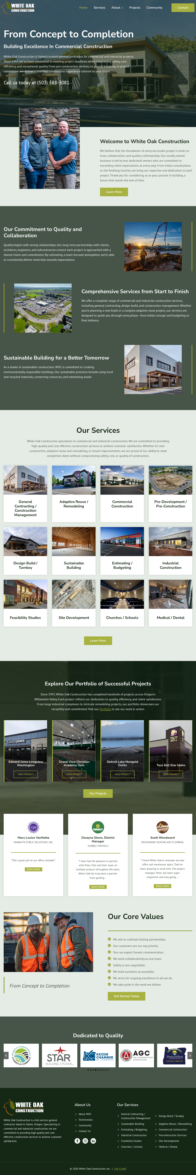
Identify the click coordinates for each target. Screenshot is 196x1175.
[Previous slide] (6, 1055)
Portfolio (105, 709)
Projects (134, 8)
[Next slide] (189, 1055)
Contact (183, 8)
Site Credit (120, 1168)
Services (99, 8)
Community (154, 8)
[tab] (88, 1070)
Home (83, 8)
